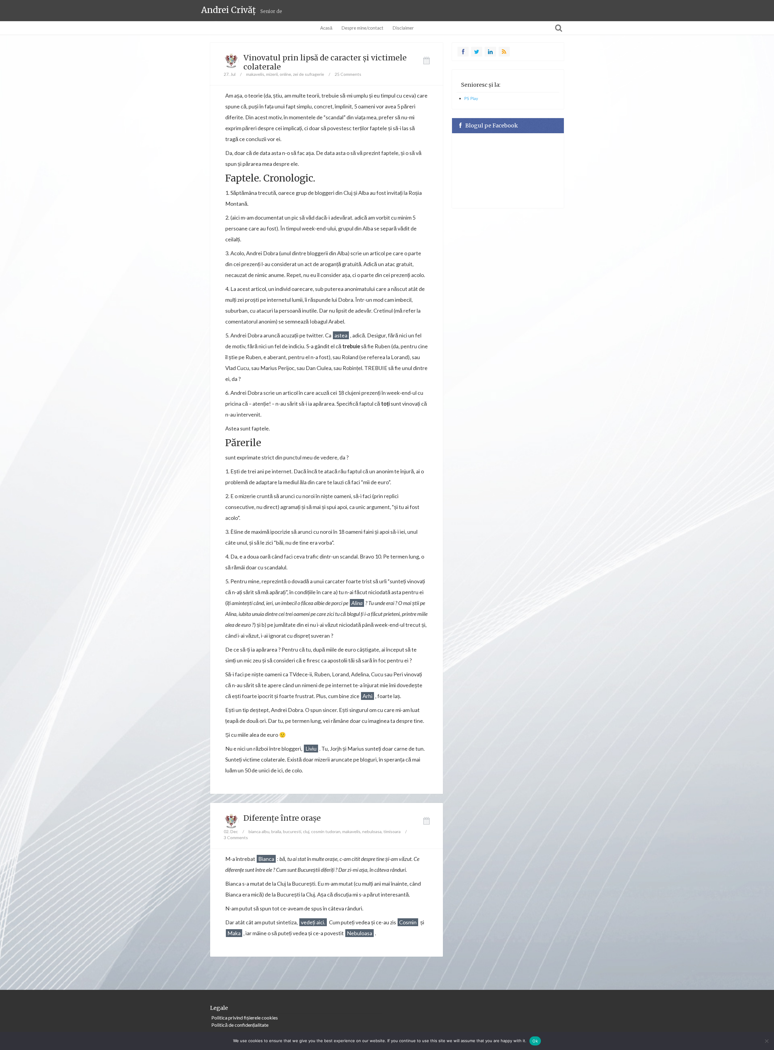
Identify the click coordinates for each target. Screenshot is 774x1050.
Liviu (311, 748)
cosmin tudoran (325, 831)
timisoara (392, 831)
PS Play (471, 98)
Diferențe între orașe (282, 818)
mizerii (272, 74)
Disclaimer (403, 28)
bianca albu (259, 831)
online (285, 74)
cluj (306, 831)
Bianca (266, 858)
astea (340, 335)
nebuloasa (372, 831)
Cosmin (408, 922)
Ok (535, 1041)
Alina (357, 603)
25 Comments (348, 74)
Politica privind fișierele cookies (244, 1017)
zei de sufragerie (308, 74)
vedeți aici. (313, 922)
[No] (766, 1041)
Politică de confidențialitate (239, 1025)
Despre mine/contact (362, 28)
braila (276, 831)
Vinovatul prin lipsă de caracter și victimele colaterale (325, 62)
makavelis (255, 74)
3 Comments (236, 837)
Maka (234, 933)
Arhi (367, 696)
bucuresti (292, 831)
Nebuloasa (359, 933)
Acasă (326, 28)
